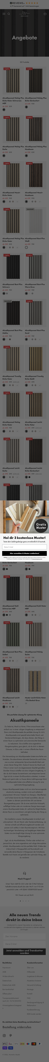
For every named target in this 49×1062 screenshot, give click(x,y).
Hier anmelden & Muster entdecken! (24, 553)
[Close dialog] (48, 501)
